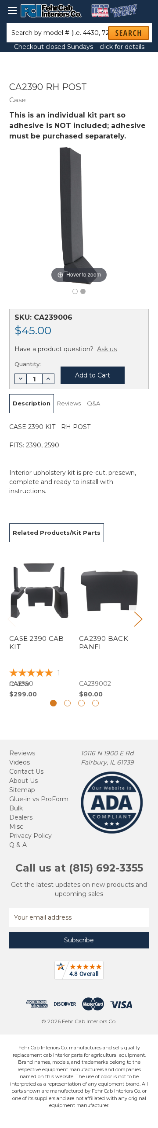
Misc (16, 826)
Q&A (93, 403)
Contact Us (26, 771)
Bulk (16, 808)
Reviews (69, 403)
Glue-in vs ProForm (38, 799)
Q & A (18, 845)
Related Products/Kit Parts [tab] (57, 532)
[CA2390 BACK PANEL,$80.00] (109, 625)
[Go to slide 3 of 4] (81, 703)
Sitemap (22, 790)
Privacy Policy (30, 836)
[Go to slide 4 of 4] (95, 703)
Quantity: (27, 363)
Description (31, 403)
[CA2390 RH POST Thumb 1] (83, 291)
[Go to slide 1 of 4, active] (53, 703)
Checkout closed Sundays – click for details (79, 47)
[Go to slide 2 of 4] (67, 703)
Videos (19, 762)
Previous (11, 619)
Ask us (107, 349)
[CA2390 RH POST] (75, 291)
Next (138, 619)
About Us (23, 781)
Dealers (20, 817)
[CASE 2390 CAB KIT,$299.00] (39, 625)
